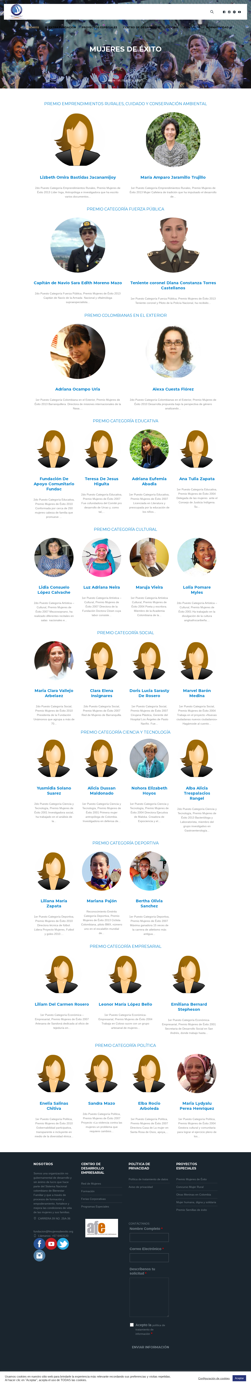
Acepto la (150, 1329)
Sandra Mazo (101, 1103)
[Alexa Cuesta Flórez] (173, 351)
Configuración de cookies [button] (214, 1378)
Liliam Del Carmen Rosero (62, 1004)
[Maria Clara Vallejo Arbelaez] (54, 660)
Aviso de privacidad (141, 1186)
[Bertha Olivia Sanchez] (149, 871)
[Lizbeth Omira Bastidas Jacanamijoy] (77, 139)
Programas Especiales (95, 1206)
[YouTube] (239, 12)
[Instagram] (234, 12)
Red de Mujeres (91, 1183)
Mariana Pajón (102, 901)
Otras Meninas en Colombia (193, 1194)
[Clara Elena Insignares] (101, 660)
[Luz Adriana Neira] (101, 557)
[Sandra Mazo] (101, 1073)
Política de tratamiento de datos (148, 1179)
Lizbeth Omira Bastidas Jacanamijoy (78, 177)
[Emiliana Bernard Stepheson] (189, 974)
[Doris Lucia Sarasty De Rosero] (149, 660)
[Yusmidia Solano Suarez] (54, 758)
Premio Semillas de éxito (191, 1209)
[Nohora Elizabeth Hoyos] (149, 758)
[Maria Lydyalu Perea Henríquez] (196, 1073)
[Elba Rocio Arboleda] (149, 1073)
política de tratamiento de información (150, 1329)
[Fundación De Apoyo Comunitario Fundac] (54, 449)
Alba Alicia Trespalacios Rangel (197, 793)
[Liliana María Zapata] (54, 871)
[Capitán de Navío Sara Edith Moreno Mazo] (77, 245)
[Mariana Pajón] (101, 871)
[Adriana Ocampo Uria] (77, 351)
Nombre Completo (146, 1229)
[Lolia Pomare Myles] (196, 557)
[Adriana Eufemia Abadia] (149, 449)
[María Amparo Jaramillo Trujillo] (173, 139)
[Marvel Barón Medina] (196, 660)
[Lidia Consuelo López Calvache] (54, 557)
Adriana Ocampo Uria (77, 389)
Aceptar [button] (239, 1378)
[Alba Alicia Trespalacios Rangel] (196, 758)
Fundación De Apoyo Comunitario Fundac (54, 483)
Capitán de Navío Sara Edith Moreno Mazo (78, 282)
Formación (88, 1191)
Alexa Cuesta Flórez (173, 389)
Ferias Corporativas (93, 1198)
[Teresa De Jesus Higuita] (101, 449)
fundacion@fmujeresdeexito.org (53, 1231)
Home (111, 80)
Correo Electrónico (147, 1249)
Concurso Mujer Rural (190, 1186)
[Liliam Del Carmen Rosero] (62, 974)
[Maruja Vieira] (149, 557)
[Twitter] (229, 12)
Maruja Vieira (149, 587)
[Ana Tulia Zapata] (196, 449)
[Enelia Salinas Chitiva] (54, 1073)
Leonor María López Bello (125, 1004)
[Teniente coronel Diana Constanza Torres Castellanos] (173, 245)
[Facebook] (224, 12)
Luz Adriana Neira (101, 587)
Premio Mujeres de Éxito (191, 1179)
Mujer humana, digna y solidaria (196, 1202)
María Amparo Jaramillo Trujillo (173, 177)
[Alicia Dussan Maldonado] (101, 758)
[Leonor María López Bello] (125, 974)
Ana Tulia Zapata (197, 478)
